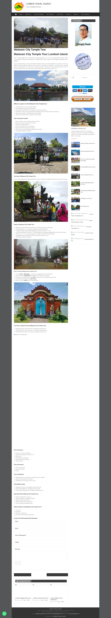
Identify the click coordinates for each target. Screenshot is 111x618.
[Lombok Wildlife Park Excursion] (75, 168)
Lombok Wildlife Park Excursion (88, 167)
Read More (74, 138)
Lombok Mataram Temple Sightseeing (57, 574)
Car (20, 453)
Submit (18, 563)
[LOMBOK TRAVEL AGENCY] (16, 14)
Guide (32, 454)
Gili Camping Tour (85, 206)
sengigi (46, 235)
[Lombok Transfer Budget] (77, 232)
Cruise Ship (60, 14)
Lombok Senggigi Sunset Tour (23, 598)
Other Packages (85, 14)
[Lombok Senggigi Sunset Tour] (23, 590)
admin (26, 600)
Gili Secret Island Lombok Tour (88, 143)
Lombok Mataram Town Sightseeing (56, 598)
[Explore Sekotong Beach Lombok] (79, 219)
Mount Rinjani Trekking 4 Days (23, 574)
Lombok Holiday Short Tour (87, 174)
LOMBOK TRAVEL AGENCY (38, 4)
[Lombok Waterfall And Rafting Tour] (75, 191)
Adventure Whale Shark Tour (87, 151)
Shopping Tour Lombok (86, 198)
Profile (20, 14)
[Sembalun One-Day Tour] (83, 117)
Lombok (49, 230)
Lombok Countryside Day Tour (41, 598)
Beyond (76, 14)
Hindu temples (47, 57)
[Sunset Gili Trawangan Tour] (78, 226)
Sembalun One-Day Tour (78, 128)
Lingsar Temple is (22, 234)
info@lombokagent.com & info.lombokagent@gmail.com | (49, 613)
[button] (4, 613)
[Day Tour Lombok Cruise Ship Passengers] (75, 160)
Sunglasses (18, 510)
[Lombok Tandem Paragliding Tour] (80, 213)
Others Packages (75, 124)
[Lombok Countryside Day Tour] (41, 590)
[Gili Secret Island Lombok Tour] (75, 144)
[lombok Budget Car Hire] (77, 238)
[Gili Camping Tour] (75, 207)
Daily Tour (28, 14)
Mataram (16, 57)
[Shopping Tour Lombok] (75, 199)
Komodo (68, 14)
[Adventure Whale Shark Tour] (75, 152)
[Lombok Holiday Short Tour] (75, 176)
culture (24, 106)
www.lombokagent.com (73, 613)
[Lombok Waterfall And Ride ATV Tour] (75, 183)
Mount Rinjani (50, 14)
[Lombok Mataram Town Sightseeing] (58, 590)
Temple (26, 229)
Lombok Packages (38, 14)
